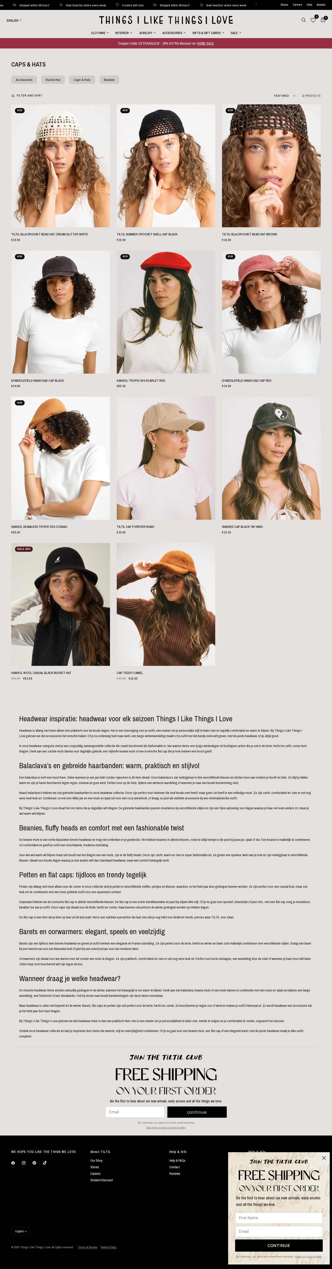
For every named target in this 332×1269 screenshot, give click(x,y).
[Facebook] (16, 1163)
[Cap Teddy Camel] (166, 604)
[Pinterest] (37, 1163)
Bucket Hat (53, 79)
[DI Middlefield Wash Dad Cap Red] (271, 312)
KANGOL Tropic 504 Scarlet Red (141, 380)
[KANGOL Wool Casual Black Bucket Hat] (60, 604)
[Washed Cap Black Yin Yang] (271, 458)
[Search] (303, 20)
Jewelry (145, 32)
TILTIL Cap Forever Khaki (135, 526)
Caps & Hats (82, 79)
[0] (322, 20)
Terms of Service (87, 1247)
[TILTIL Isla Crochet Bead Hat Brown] (271, 166)
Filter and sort (29, 95)
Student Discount (101, 1180)
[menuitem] (100, 33)
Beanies (109, 79)
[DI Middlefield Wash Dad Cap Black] (60, 312)
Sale (234, 32)
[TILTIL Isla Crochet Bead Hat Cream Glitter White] (60, 166)
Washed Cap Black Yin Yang (242, 526)
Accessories (172, 32)
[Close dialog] (324, 1158)
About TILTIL (100, 1151)
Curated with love (106, 5)
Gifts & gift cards (206, 32)
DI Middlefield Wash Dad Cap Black (37, 380)
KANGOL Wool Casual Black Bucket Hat (41, 672)
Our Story (96, 1160)
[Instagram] (27, 1163)
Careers (297, 5)
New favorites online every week (59, 5)
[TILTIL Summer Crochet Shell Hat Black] (166, 166)
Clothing (98, 32)
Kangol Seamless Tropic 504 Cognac (39, 526)
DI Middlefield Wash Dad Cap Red (246, 380)
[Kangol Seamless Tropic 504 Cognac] (60, 458)
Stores (284, 5)
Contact (174, 1167)
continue (197, 1112)
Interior (122, 32)
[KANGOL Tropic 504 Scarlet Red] (166, 312)
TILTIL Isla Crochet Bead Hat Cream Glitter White (49, 234)
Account (321, 5)
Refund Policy (108, 1247)
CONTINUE (279, 1245)
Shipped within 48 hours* (148, 5)
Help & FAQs (177, 1160)
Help (309, 5)
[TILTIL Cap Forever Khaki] (166, 458)
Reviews (174, 1173)
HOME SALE (205, 43)
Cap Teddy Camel (130, 672)
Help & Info (178, 1151)
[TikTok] (48, 1163)
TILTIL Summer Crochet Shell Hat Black (147, 234)
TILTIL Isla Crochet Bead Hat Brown (249, 234)
